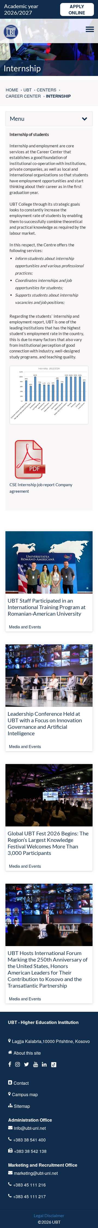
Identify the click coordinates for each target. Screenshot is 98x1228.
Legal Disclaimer (49, 1215)
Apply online (77, 9)
